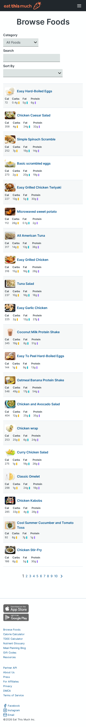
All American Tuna (31, 235)
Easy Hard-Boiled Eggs (34, 91)
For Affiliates (11, 681)
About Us (9, 672)
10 (56, 576)
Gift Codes (9, 652)
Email (11, 714)
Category (10, 35)
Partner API (10, 667)
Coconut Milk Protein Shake (38, 332)
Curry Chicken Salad (32, 452)
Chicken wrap (27, 428)
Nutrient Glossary (14, 643)
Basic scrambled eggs (34, 163)
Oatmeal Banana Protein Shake (40, 380)
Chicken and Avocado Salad (38, 404)
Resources (9, 657)
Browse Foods (12, 629)
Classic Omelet (28, 476)
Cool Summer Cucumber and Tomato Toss (45, 525)
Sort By (8, 66)
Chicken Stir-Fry (29, 550)
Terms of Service (13, 695)
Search (8, 51)
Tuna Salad (25, 284)
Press (6, 676)
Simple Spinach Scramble (36, 139)
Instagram (14, 710)
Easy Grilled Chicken (32, 260)
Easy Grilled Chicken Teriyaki (39, 187)
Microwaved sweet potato (37, 212)
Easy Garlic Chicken (32, 308)
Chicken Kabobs (29, 501)
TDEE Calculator (13, 638)
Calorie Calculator (14, 634)
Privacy (7, 686)
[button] (20, 42)
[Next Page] (61, 576)
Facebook (14, 705)
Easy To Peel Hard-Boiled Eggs (40, 356)
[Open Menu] (79, 5)
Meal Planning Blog (14, 648)
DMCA (7, 690)
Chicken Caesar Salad (33, 115)
